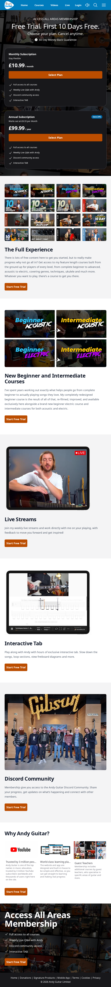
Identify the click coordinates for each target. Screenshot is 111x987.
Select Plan (55, 75)
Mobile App (63, 977)
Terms (75, 977)
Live (67, 5)
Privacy (96, 977)
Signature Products (44, 977)
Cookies (86, 977)
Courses (39, 5)
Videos (54, 5)
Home (24, 5)
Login (78, 5)
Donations (25, 977)
